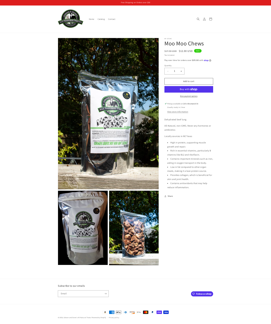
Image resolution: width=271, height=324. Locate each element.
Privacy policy (114, 317)
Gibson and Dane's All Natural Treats (77, 317)
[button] (198, 19)
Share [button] (170, 196)
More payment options (188, 96)
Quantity (167, 65)
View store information (177, 111)
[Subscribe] (105, 293)
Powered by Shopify (99, 317)
